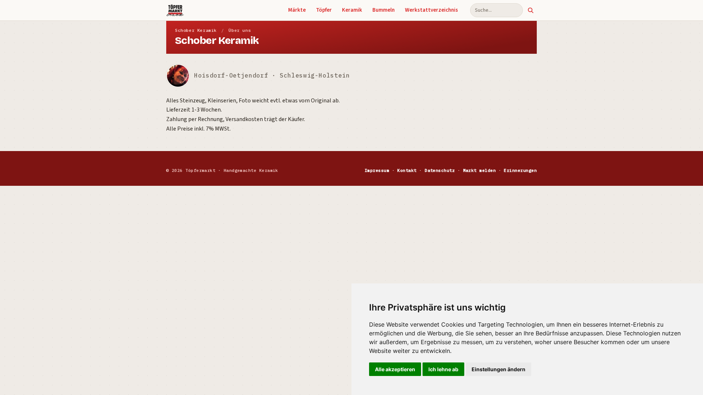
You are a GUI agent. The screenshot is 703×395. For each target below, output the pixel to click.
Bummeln (383, 10)
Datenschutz (440, 170)
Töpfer (324, 10)
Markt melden (479, 170)
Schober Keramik (196, 30)
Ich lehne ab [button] (443, 369)
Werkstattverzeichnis (431, 10)
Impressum (377, 170)
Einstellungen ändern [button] (498, 369)
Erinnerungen (520, 170)
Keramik (352, 10)
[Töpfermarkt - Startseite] (175, 10)
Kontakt (406, 170)
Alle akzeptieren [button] (395, 369)
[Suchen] (530, 10)
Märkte (297, 10)
